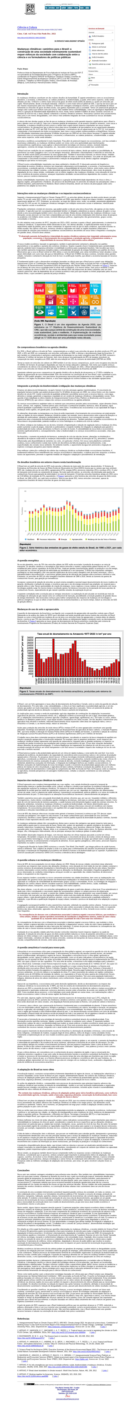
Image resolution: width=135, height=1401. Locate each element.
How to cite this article (100, 54)
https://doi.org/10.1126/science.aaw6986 (32, 1376)
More (93, 78)
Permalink (94, 85)
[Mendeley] (89, 78)
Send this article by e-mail (101, 64)
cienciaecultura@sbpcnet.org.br (67, 1399)
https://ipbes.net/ (81, 1359)
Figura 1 (106, 266)
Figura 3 (33, 621)
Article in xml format (99, 47)
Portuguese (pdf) (98, 44)
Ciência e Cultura (27, 27)
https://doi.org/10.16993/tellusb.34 (30, 1346)
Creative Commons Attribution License (99, 1384)
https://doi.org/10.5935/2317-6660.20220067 (31, 37)
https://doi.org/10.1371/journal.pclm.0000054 (68, 1332)
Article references (98, 50)
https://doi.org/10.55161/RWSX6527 (86, 1352)
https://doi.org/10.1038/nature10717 (30, 1338)
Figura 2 (61, 476)
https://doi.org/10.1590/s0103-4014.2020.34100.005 (67, 1367)
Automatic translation (99, 61)
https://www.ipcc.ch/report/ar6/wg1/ (61, 1327)
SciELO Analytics (98, 36)
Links (103, 1327)
